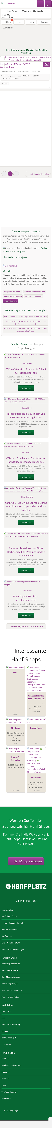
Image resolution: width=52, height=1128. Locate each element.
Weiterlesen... (27, 388)
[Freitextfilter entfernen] (40, 3)
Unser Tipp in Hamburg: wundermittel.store (26, 598)
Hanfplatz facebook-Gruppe (34, 292)
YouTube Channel (9, 1092)
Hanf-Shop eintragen (27, 861)
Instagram (6, 1072)
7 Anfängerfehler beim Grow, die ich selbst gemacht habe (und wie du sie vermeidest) (25, 322)
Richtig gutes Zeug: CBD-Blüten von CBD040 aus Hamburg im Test (26, 415)
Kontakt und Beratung (11, 943)
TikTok (4, 1085)
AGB (3, 1018)
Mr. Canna (15, 728)
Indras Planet (36, 728)
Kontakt (7, 1044)
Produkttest (27, 408)
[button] (4, 173)
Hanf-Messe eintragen (11, 977)
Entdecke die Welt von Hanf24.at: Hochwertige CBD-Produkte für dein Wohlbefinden (26, 552)
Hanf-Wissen (7, 936)
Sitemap (5, 1031)
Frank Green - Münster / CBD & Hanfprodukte (15, 66)
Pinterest (5, 1078)
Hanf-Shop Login (11, 1110)
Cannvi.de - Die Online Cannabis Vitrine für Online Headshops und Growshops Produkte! (26, 506)
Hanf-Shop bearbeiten (11, 964)
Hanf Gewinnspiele (10, 1038)
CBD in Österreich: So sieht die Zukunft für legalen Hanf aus (26, 371)
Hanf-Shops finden (9, 916)
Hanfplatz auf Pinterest (33, 296)
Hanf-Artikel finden (10, 929)
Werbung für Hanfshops (12, 990)
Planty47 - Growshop (15, 758)
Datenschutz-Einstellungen (13, 949)
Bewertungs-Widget (10, 983)
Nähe (31, 22)
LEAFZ (16, 672)
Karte (19, 22)
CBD (27, 542)
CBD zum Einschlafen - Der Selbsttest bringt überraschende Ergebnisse (26, 460)
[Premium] (47, 648)
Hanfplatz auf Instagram (13, 296)
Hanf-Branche (27, 497)
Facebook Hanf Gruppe (11, 1065)
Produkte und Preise (10, 997)
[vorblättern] (45, 59)
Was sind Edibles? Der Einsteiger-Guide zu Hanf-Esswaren (25, 316)
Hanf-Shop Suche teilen (38, 174)
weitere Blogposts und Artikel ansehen (27, 626)
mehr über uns (11, 301)
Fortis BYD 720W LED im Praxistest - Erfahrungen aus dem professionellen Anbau (25, 329)
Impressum (6, 1011)
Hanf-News (27, 363)
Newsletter (6, 1098)
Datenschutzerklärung (11, 1024)
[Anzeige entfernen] (50, 1119)
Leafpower (36, 777)
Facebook (5, 1058)
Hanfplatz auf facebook (12, 292)
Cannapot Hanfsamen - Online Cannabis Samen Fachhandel (36, 698)
